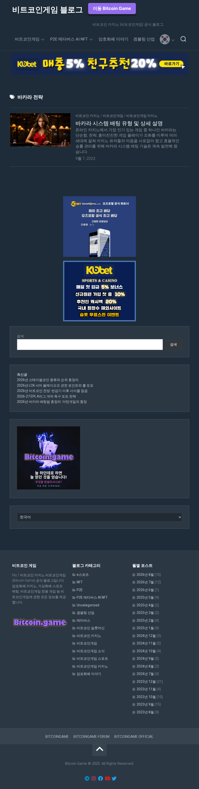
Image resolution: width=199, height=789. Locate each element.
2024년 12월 (146, 636)
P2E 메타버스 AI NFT (69, 39)
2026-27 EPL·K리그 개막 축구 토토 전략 (46, 396)
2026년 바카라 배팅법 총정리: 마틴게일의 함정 (52, 402)
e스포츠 (83, 575)
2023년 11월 (146, 689)
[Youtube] (107, 778)
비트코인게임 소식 (91, 651)
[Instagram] (93, 778)
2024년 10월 (146, 651)
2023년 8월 (145, 712)
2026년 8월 (145, 575)
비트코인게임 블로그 (47, 9)
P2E (80, 590)
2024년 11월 (146, 643)
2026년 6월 (145, 590)
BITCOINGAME (57, 736)
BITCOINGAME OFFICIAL (134, 736)
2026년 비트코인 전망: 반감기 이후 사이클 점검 (52, 391)
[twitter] (114, 778)
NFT (80, 582)
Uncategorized (88, 605)
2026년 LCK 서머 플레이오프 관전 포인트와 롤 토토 (55, 385)
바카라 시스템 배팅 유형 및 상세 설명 (119, 123)
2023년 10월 (146, 697)
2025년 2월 (145, 620)
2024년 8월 (145, 666)
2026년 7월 (145, 582)
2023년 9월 (145, 704)
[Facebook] (100, 778)
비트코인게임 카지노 (142, 116)
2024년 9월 (145, 658)
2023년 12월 (146, 681)
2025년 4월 (145, 605)
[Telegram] (86, 778)
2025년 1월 (145, 628)
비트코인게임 (27, 39)
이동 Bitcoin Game (112, 8)
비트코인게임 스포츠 (92, 658)
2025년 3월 (145, 613)
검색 (20, 336)
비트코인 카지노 (87, 116)
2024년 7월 (145, 674)
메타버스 (83, 620)
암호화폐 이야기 (113, 39)
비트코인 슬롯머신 (91, 628)
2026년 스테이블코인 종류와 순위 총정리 (48, 380)
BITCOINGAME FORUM (91, 736)
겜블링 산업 (144, 39)
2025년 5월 (145, 597)
